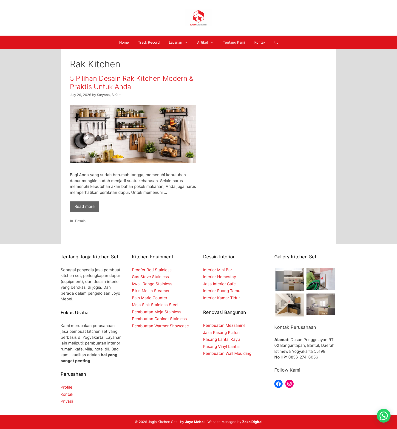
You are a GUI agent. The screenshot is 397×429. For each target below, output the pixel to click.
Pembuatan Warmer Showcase (160, 326)
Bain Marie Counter (149, 298)
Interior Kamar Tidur (221, 298)
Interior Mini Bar (217, 270)
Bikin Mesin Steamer (151, 290)
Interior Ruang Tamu (221, 290)
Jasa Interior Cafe (219, 284)
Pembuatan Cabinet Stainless (159, 318)
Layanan (175, 42)
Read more (84, 206)
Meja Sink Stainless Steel (155, 304)
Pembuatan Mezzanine (224, 325)
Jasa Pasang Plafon (221, 332)
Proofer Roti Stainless (152, 270)
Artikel (202, 42)
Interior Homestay (219, 276)
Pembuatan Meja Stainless (156, 312)
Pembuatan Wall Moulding (227, 353)
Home (124, 42)
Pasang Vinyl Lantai (221, 346)
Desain (80, 221)
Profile (66, 387)
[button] (384, 416)
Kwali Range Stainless (152, 284)
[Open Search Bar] (276, 42)
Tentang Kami (234, 42)
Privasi (67, 401)
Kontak (259, 42)
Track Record (149, 42)
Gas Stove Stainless (150, 276)
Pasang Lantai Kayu (221, 339)
